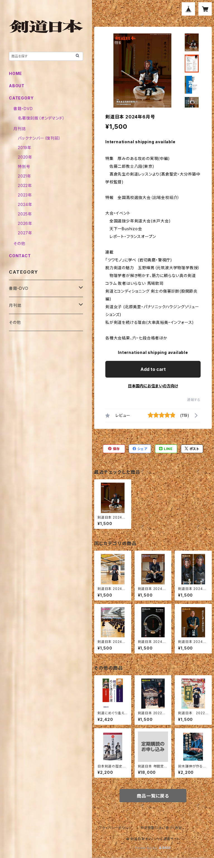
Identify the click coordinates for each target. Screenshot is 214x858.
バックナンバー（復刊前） (39, 138)
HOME (15, 73)
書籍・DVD (23, 108)
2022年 (25, 185)
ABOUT (17, 85)
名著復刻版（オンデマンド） (41, 118)
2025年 (25, 214)
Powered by (147, 848)
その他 (19, 243)
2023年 (25, 195)
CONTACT (20, 255)
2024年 (25, 204)
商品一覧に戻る (153, 796)
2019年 (24, 147)
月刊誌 (19, 128)
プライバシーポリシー (115, 828)
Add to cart (153, 369)
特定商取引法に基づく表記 (161, 828)
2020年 (25, 157)
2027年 (25, 232)
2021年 (24, 176)
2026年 (25, 223)
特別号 (24, 166)
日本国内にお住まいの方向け (153, 385)
